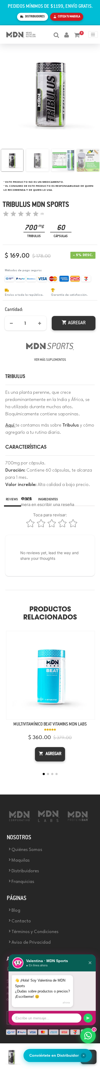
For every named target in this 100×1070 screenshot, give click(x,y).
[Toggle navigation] (93, 34)
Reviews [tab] (12, 499)
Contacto (21, 921)
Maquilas (20, 860)
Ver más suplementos (50, 360)
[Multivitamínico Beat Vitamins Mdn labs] (50, 675)
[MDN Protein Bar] (79, 821)
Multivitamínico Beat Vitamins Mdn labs (50, 725)
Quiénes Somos (26, 850)
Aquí (10, 425)
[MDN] (50, 341)
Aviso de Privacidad (31, 942)
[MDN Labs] (50, 821)
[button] (44, 774)
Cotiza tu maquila (69, 16)
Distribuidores (35, 16)
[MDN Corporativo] (20, 821)
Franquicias (22, 881)
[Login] (64, 34)
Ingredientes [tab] (48, 499)
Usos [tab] (28, 499)
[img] (21, 213)
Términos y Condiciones (34, 932)
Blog (15, 910)
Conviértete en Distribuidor (57, 1055)
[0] (74, 34)
